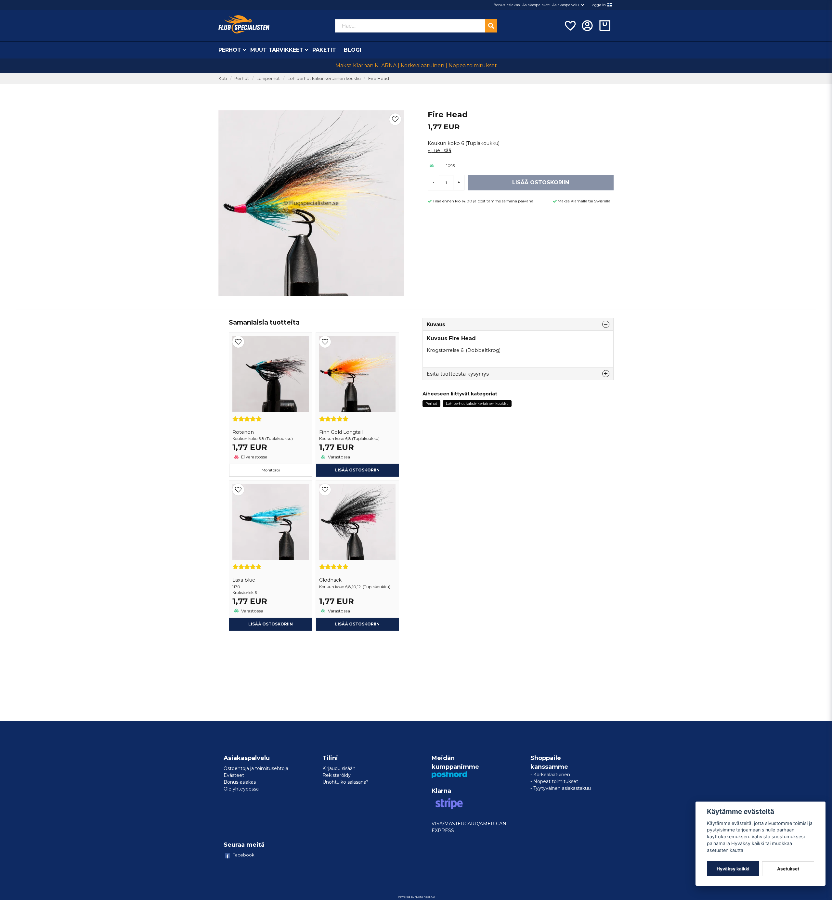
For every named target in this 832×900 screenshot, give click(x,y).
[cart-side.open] (605, 25)
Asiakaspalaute (536, 5)
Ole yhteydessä (241, 789)
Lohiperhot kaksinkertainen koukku (324, 78)
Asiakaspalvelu (565, 5)
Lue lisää (441, 150)
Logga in (598, 5)
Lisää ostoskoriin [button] (357, 470)
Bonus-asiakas (506, 5)
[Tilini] (587, 25)
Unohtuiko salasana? (345, 782)
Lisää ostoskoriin (270, 624)
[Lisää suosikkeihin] (569, 25)
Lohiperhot (268, 78)
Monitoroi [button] (271, 470)
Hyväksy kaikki (733, 868)
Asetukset (788, 868)
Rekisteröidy (336, 775)
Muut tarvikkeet (276, 50)
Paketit (324, 50)
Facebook (243, 854)
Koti (222, 78)
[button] (610, 5)
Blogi (352, 50)
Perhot (229, 50)
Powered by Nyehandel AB (416, 896)
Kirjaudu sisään (339, 768)
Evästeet (234, 775)
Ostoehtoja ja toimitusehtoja (256, 768)
